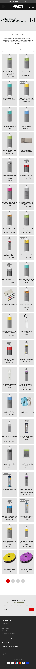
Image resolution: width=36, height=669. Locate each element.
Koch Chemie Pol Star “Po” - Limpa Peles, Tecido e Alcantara (9, 73)
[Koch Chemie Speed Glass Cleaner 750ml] (26, 426)
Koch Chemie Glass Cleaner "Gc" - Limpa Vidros (26, 125)
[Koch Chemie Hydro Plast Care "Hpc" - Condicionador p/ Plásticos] (9, 426)
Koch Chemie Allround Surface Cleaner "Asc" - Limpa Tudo (9, 517)
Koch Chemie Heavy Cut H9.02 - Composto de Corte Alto (9, 255)
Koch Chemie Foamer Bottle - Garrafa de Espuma (9, 385)
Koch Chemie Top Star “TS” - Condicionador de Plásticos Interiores (9, 99)
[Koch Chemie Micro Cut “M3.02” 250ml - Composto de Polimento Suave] (26, 374)
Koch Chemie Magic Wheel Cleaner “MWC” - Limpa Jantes (26, 176)
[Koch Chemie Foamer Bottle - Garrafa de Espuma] (9, 374)
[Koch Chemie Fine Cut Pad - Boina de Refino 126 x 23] (9, 558)
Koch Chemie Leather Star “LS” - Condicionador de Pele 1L (9, 125)
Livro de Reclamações (7, 630)
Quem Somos (5, 623)
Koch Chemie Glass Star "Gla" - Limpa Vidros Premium (9, 412)
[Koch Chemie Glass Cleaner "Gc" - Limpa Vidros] (26, 115)
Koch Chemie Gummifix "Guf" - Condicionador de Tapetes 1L (26, 280)
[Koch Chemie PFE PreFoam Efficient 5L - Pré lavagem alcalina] (26, 453)
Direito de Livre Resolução (8, 633)
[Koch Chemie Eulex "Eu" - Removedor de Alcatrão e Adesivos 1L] (26, 294)
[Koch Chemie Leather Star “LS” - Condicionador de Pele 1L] (9, 115)
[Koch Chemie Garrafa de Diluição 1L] (26, 321)
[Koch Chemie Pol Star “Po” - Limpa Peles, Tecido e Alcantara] (9, 61)
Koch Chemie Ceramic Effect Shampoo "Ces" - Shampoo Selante (26, 543)
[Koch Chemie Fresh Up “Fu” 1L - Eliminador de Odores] (9, 192)
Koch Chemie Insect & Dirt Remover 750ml (26, 517)
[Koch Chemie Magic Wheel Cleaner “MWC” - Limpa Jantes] (26, 165)
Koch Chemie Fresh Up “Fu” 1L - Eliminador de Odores (9, 203)
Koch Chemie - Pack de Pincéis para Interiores (9, 305)
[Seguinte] (28, 581)
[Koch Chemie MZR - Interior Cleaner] (9, 140)
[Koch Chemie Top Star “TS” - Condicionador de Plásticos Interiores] (9, 88)
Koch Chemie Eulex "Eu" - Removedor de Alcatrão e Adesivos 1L (26, 306)
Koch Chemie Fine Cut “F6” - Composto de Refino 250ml (26, 358)
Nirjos (20, 666)
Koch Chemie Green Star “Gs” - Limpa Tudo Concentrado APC (26, 72)
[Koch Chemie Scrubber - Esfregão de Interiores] (26, 140)
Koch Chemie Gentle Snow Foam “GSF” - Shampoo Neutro (26, 99)
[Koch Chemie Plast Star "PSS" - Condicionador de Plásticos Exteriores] (26, 192)
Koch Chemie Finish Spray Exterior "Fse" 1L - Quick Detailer (9, 464)
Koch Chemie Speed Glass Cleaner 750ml (26, 437)
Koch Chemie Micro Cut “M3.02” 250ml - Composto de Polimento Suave (26, 386)
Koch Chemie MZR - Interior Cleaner (9, 151)
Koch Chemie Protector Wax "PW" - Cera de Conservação (9, 229)
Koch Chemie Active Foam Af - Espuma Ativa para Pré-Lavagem (9, 332)
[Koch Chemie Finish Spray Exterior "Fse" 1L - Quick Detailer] (9, 453)
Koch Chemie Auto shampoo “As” (26, 255)
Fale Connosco (5, 628)
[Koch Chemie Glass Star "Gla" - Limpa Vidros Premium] (9, 401)
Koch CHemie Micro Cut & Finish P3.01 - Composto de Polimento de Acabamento (26, 491)
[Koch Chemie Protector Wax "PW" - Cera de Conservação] (9, 218)
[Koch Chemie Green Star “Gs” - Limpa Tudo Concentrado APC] (26, 61)
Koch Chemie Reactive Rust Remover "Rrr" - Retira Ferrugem (9, 359)
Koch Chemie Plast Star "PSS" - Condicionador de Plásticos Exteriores (26, 203)
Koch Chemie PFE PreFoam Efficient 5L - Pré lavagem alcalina (26, 464)
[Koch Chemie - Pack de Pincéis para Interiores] (9, 294)
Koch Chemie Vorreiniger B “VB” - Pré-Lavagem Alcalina (26, 229)
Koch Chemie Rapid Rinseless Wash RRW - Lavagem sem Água (9, 543)
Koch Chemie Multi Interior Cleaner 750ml (9, 490)
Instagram (7, 654)
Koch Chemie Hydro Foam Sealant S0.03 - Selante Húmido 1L (9, 177)
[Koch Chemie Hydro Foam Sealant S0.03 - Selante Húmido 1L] (9, 165)
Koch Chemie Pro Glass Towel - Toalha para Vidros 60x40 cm (26, 412)
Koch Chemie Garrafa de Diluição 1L (26, 332)
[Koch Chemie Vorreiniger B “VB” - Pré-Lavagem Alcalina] (26, 218)
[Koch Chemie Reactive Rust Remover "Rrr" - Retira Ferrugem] (9, 348)
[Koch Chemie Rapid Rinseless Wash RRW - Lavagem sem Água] (9, 531)
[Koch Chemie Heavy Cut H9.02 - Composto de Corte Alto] (9, 244)
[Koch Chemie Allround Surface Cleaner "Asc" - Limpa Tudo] (9, 506)
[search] (29, 6)
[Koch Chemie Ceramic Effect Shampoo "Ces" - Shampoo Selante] (26, 531)
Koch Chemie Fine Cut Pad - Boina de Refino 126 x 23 (9, 569)
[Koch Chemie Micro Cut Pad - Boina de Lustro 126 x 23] (26, 558)
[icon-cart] (32, 6)
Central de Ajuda (6, 626)
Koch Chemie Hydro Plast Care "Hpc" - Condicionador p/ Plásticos (9, 438)
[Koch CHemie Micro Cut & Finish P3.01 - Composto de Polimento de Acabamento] (26, 479)
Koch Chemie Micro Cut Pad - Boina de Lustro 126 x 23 (26, 569)
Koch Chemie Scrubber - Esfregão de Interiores (26, 151)
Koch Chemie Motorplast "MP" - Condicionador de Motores (9, 280)
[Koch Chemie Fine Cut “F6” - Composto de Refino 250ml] (26, 348)
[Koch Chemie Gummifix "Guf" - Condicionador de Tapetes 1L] (26, 269)
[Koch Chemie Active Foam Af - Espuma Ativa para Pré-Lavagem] (9, 321)
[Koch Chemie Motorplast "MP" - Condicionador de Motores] (9, 269)
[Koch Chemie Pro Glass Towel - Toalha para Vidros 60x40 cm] (26, 401)
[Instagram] (3, 654)
